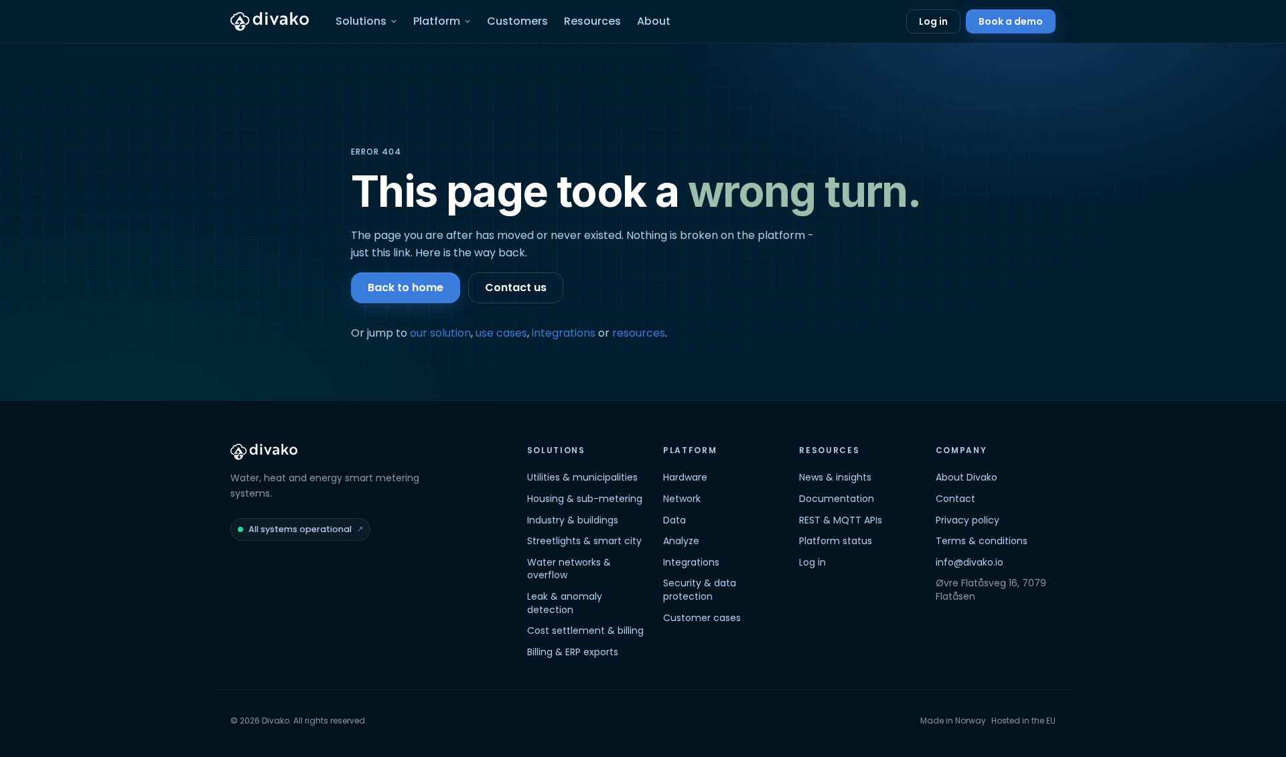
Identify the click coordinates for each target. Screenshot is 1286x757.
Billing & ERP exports (572, 652)
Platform (436, 21)
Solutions (361, 21)
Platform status (835, 541)
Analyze (681, 541)
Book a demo (1011, 21)
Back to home (405, 287)
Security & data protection (699, 589)
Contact (955, 498)
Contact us (516, 287)
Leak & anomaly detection (564, 603)
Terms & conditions (981, 541)
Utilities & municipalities (582, 477)
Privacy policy (967, 520)
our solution (440, 333)
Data (674, 520)
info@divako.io (969, 562)
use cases (501, 333)
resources (638, 333)
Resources (592, 21)
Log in (933, 21)
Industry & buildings (572, 520)
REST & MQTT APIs (840, 520)
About (653, 21)
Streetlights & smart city (584, 541)
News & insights (835, 477)
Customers (517, 21)
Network (682, 498)
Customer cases (702, 617)
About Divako (966, 477)
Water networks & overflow (569, 569)
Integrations (691, 562)
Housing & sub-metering (584, 498)
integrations (563, 333)
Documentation (836, 498)
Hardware (685, 477)
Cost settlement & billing (585, 630)
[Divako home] (269, 21)
